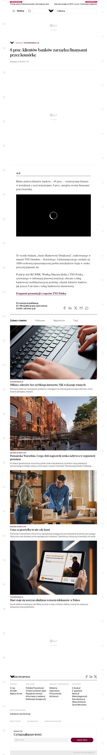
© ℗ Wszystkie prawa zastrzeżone (31, 306)
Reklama (53, 688)
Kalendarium (32, 721)
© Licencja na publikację (27, 303)
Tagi (75, 320)
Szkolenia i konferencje (20, 714)
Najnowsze (59, 320)
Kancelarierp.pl (78, 699)
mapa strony (15, 721)
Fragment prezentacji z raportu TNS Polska (41, 293)
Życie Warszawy (79, 705)
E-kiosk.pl (76, 688)
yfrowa (61, 11)
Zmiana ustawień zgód (36, 691)
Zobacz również (18, 320)
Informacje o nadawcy (35, 696)
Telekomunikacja (31, 43)
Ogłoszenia (54, 691)
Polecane (40, 320)
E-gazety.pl (77, 691)
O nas (12, 688)
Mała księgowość (79, 696)
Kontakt (13, 691)
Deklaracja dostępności (36, 699)
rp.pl (18, 173)
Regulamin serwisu (34, 693)
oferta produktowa (52, 721)
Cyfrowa (19, 43)
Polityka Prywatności (35, 688)
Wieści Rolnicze (79, 702)
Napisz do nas (16, 693)
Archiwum (54, 696)
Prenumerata (55, 693)
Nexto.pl (75, 693)
